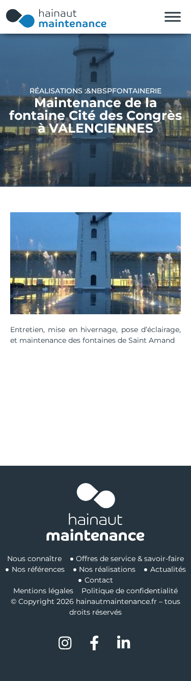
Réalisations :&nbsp (71, 90)
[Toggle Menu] (173, 17)
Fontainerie (136, 90)
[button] (95, 263)
